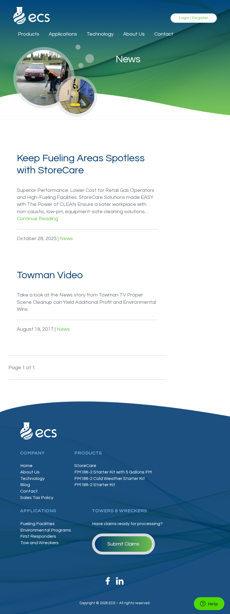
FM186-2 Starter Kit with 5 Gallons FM (113, 472)
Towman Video (50, 275)
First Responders (38, 536)
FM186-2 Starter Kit (94, 484)
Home (26, 465)
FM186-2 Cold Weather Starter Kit (109, 478)
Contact (163, 34)
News (66, 238)
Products (28, 34)
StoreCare (85, 465)
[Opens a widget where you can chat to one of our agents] (209, 604)
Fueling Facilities (37, 523)
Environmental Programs (45, 530)
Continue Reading (37, 218)
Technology (100, 34)
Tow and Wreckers (39, 543)
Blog (25, 484)
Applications (63, 34)
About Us (134, 34)
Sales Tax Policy (36, 497)
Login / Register (193, 18)
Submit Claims (123, 544)
